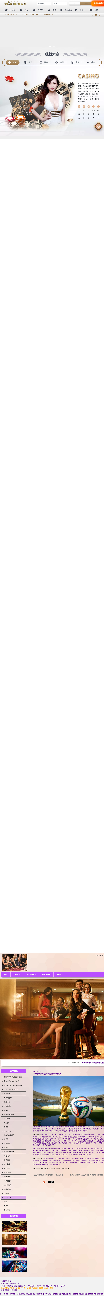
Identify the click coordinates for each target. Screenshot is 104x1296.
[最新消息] (14, 1242)
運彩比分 (7, 1108)
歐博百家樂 (19, 1275)
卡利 (2, 1275)
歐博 (13, 1275)
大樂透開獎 (7, 1170)
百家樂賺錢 (7, 1096)
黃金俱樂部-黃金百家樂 (11, 1071)
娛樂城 (6, 1195)
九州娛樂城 (7, 1175)
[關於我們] (14, 1216)
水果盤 (6, 1100)
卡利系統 (8, 1275)
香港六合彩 (7, 1166)
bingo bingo (8, 1120)
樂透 (5, 1191)
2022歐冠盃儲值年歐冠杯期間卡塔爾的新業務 (48, 1165)
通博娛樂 (7, 1133)
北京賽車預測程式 (9, 1141)
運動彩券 (7, 1129)
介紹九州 (17, 974)
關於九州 (60, 974)
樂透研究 (7, 1183)
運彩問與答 (46, 974)
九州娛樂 (7, 1158)
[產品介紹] (14, 1229)
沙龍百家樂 (7, 1162)
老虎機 (6, 1137)
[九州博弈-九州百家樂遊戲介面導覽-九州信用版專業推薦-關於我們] (14, 962)
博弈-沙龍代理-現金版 (11, 1079)
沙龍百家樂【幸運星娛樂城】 (13, 1075)
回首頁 (98, 955)
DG (25, 1275)
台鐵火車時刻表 (9, 1104)
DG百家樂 (31, 1275)
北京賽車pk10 (8, 1083)
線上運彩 (7, 1112)
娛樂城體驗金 (8, 1087)
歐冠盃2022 (75, 1052)
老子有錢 (7, 1154)
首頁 (5, 974)
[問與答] (14, 1255)
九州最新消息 (31, 974)
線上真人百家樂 (9, 1125)
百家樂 (6, 1117)
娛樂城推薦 (7, 1179)
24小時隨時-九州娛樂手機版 (13, 1067)
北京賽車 (7, 1150)
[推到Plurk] (44, 1172)
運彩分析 (7, 1092)
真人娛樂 (7, 1200)
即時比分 (7, 1145)
